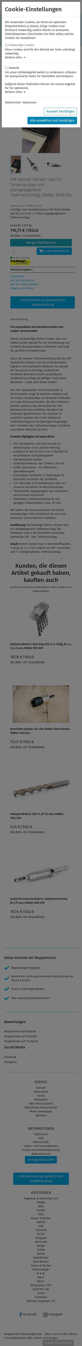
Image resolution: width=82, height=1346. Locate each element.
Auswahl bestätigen (60, 111)
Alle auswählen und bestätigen (52, 120)
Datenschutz (13, 102)
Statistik (14, 68)
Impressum (29, 102)
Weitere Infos (14, 57)
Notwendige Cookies (21, 45)
